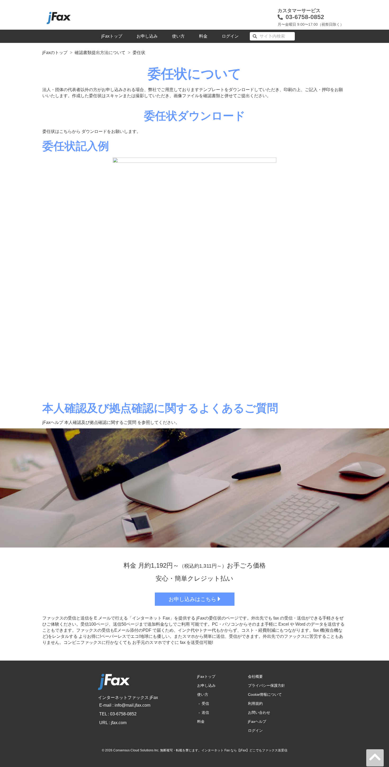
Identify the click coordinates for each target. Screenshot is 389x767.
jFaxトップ (111, 36)
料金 (203, 36)
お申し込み (147, 36)
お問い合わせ (259, 712)
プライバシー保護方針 (266, 685)
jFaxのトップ (54, 52)
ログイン (230, 36)
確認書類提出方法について (100, 52)
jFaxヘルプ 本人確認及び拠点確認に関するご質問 (89, 422)
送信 (205, 712)
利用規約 (255, 703)
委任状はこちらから (61, 131)
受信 (205, 703)
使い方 (178, 36)
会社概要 (255, 676)
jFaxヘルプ (257, 721)
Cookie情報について (265, 694)
